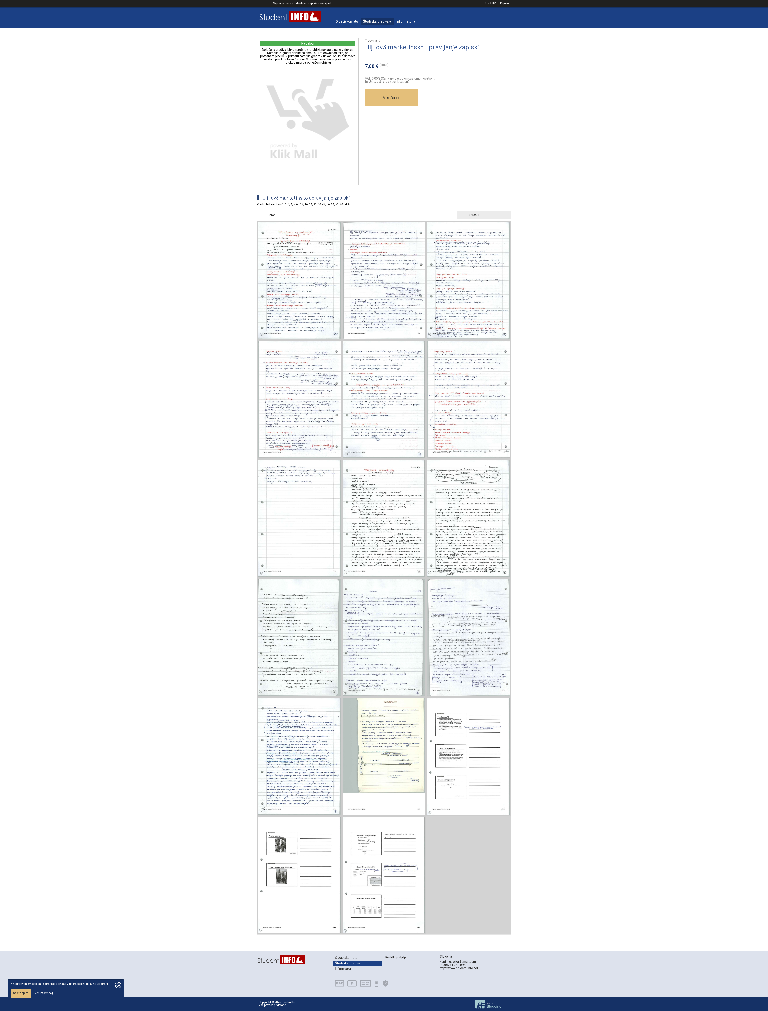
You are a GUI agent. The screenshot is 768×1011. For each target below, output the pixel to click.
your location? (389, 82)
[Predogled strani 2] (384, 280)
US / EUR (490, 3)
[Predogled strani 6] (468, 399)
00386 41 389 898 (453, 965)
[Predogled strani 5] (384, 399)
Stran (473, 215)
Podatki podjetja (395, 957)
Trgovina (371, 40)
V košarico (391, 98)
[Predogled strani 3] (468, 280)
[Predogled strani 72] (299, 875)
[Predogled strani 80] (384, 875)
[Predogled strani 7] (299, 518)
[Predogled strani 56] (384, 756)
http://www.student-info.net (459, 968)
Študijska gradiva (376, 21)
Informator (404, 21)
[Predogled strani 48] (299, 756)
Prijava (504, 3)
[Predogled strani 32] (384, 637)
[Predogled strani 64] (468, 756)
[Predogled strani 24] (299, 637)
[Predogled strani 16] (468, 518)
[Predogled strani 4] (299, 399)
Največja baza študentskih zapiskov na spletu (302, 3)
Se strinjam (20, 993)
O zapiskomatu (347, 21)
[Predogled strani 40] (468, 637)
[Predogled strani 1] (299, 280)
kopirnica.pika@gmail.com (458, 962)
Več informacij (44, 993)
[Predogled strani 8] (384, 518)
